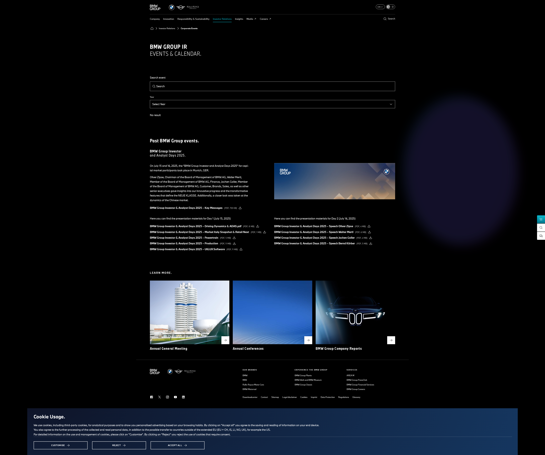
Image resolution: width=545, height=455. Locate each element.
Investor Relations (222, 18)
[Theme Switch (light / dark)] (390, 7)
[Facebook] (151, 397)
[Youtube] (175, 397)
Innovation (168, 18)
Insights (239, 18)
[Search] (154, 86)
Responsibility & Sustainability (193, 18)
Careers (264, 18)
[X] (159, 397)
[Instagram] (167, 397)
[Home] (152, 28)
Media (250, 18)
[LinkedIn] (183, 397)
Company (155, 18)
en (379, 7)
